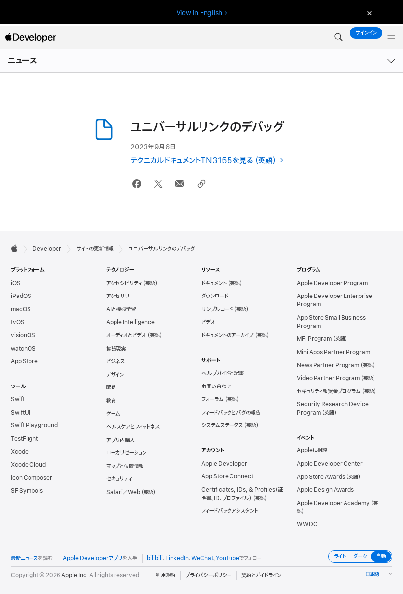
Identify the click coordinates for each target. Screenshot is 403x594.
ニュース (22, 61)
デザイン (115, 374)
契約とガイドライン (261, 575)
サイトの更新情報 (95, 248)
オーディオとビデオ (126, 335)
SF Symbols (27, 490)
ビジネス (115, 361)
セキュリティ (119, 478)
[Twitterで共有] (158, 184)
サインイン (366, 33)
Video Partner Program (328, 378)
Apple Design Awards (325, 489)
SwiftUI (20, 412)
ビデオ (209, 322)
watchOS (23, 348)
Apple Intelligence (130, 322)
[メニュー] (391, 37)
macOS (21, 309)
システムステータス (222, 425)
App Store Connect (227, 476)
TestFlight (24, 438)
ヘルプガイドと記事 (223, 373)
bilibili (155, 558)
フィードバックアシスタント (230, 510)
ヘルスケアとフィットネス (133, 426)
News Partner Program (328, 365)
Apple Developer (224, 463)
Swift (18, 399)
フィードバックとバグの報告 (231, 412)
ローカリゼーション (126, 452)
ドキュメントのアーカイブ (228, 335)
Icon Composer (31, 478)
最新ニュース (24, 558)
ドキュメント (214, 283)
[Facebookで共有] (136, 184)
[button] (338, 37)
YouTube (227, 558)
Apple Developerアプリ (92, 558)
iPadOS (21, 296)
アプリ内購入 (120, 440)
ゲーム (113, 413)
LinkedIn (177, 558)
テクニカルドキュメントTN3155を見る (191, 161)
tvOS (18, 322)
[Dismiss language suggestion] (368, 13)
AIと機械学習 (121, 309)
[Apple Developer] (30, 37)
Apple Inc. (74, 575)
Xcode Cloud (28, 464)
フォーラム (213, 399)
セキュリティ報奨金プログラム (329, 391)
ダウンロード (215, 296)
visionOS (23, 335)
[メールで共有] (179, 184)
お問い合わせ (216, 386)
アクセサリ (117, 296)
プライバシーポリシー (208, 575)
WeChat (202, 558)
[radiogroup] (360, 556)
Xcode (20, 451)
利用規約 (165, 575)
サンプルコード (217, 309)
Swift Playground (34, 425)
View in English (199, 13)
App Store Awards (321, 477)
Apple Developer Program (332, 283)
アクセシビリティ (124, 283)
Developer (46, 248)
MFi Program (314, 338)
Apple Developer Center (330, 463)
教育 (111, 400)
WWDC (307, 524)
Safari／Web (123, 492)
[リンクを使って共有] (201, 184)
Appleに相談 (312, 450)
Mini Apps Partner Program (333, 352)
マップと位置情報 (125, 466)
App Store (24, 361)
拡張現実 (116, 348)
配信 (111, 387)
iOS (16, 283)
